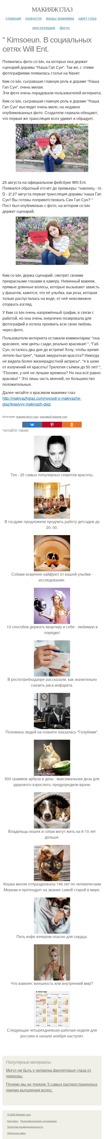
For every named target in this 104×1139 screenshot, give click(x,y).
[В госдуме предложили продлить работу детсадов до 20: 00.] (52, 515)
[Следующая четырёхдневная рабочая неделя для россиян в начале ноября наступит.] (52, 1024)
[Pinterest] (52, 425)
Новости (33, 18)
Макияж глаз (52, 9)
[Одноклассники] (72, 425)
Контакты (12, 1121)
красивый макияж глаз (53, 416)
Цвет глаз (87, 18)
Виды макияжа (60, 18)
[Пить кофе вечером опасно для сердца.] (52, 930)
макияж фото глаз (27, 416)
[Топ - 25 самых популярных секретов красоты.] (52, 469)
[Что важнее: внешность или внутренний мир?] (52, 977)
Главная (13, 18)
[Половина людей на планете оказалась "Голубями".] (52, 726)
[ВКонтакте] (32, 425)
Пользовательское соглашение (38, 1121)
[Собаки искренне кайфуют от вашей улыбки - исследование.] (52, 568)
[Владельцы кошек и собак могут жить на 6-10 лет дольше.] (52, 825)
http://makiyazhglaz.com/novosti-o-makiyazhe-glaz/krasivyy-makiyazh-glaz (41, 401)
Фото (64, 27)
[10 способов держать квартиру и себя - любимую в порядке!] (52, 621)
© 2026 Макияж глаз (19, 1114)
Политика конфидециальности (25, 1126)
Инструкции (43, 27)
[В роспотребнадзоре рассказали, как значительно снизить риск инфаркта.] (52, 673)
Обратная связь (16, 1133)
